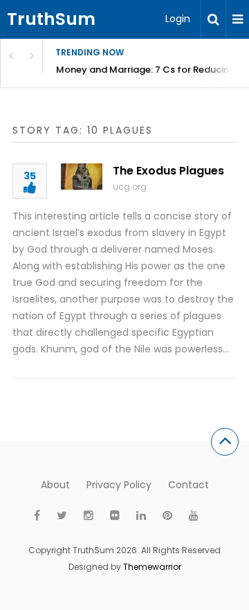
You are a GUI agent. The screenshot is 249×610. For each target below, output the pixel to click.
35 (30, 177)
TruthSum (51, 19)
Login (177, 19)
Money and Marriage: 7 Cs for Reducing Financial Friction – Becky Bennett (152, 69)
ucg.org (130, 186)
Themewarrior (152, 567)
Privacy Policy (118, 485)
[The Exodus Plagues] (81, 176)
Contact (188, 485)
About (55, 485)
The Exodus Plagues (168, 171)
